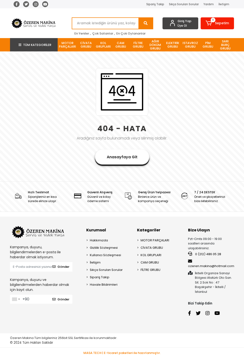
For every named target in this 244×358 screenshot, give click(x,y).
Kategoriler (148, 230)
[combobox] (15, 299)
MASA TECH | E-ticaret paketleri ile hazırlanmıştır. (122, 353)
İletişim (224, 4)
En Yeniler (81, 33)
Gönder (63, 266)
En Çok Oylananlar (131, 33)
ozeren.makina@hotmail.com (211, 266)
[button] (217, 23)
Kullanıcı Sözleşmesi (105, 255)
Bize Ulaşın (199, 230)
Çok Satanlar (102, 33)
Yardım (208, 4)
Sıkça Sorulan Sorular (184, 4)
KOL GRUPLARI (151, 255)
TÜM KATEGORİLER (37, 45)
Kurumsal (96, 230)
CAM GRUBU (150, 262)
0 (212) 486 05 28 (207, 254)
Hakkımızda (99, 240)
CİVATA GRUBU (152, 247)
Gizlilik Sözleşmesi (104, 247)
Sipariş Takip (155, 4)
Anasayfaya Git (122, 157)
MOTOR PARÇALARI (155, 240)
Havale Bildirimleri (103, 284)
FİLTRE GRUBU (150, 270)
